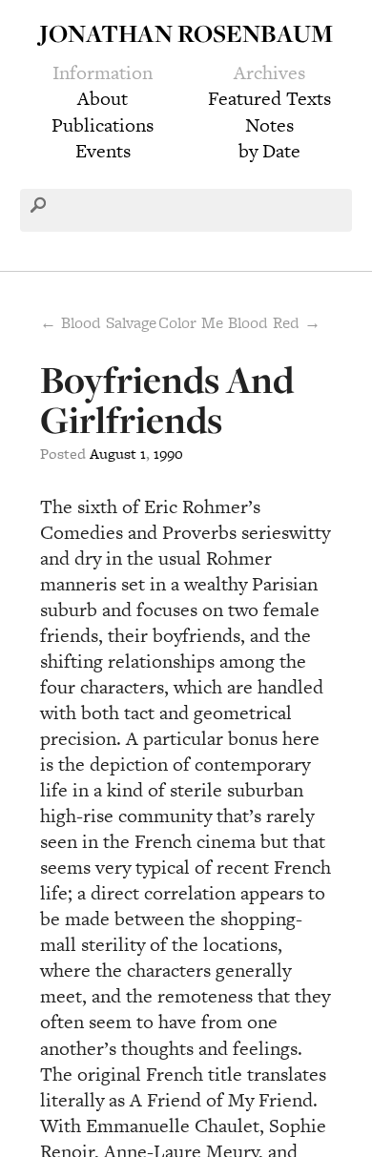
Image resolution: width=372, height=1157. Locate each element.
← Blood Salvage (98, 322)
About (102, 98)
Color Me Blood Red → (239, 322)
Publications (103, 125)
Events (103, 150)
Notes (269, 125)
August (113, 454)
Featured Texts (269, 98)
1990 (168, 454)
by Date (269, 150)
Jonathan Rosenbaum (186, 33)
